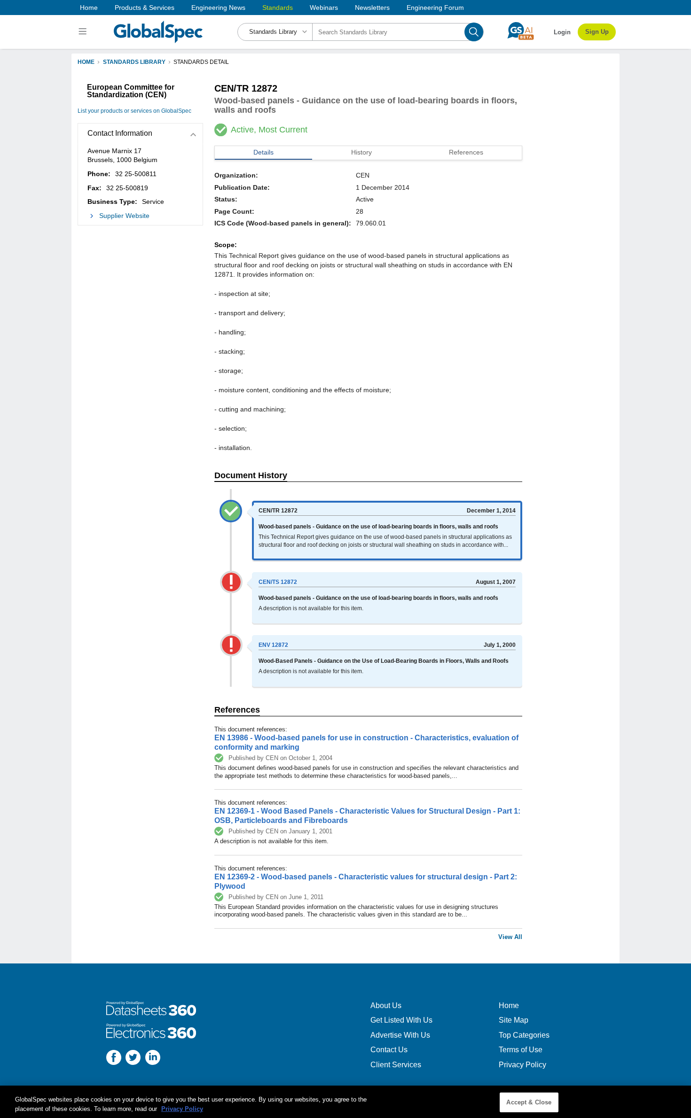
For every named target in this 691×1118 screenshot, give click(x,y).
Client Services (395, 1065)
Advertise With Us (400, 1035)
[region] (345, 1102)
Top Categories (524, 1035)
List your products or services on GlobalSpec (134, 111)
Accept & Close (528, 1102)
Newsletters (372, 7)
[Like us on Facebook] (113, 1058)
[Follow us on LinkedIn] (152, 1058)
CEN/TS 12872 (278, 582)
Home (89, 7)
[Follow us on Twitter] (133, 1058)
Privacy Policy (522, 1065)
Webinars (324, 7)
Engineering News (218, 7)
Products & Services (144, 7)
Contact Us (389, 1050)
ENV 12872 (273, 645)
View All (510, 936)
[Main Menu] (84, 32)
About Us (385, 1005)
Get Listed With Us (401, 1020)
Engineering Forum (435, 7)
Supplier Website (124, 215)
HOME (86, 62)
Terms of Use (520, 1050)
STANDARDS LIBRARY (134, 62)
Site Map (513, 1020)
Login (562, 32)
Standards (277, 7)
